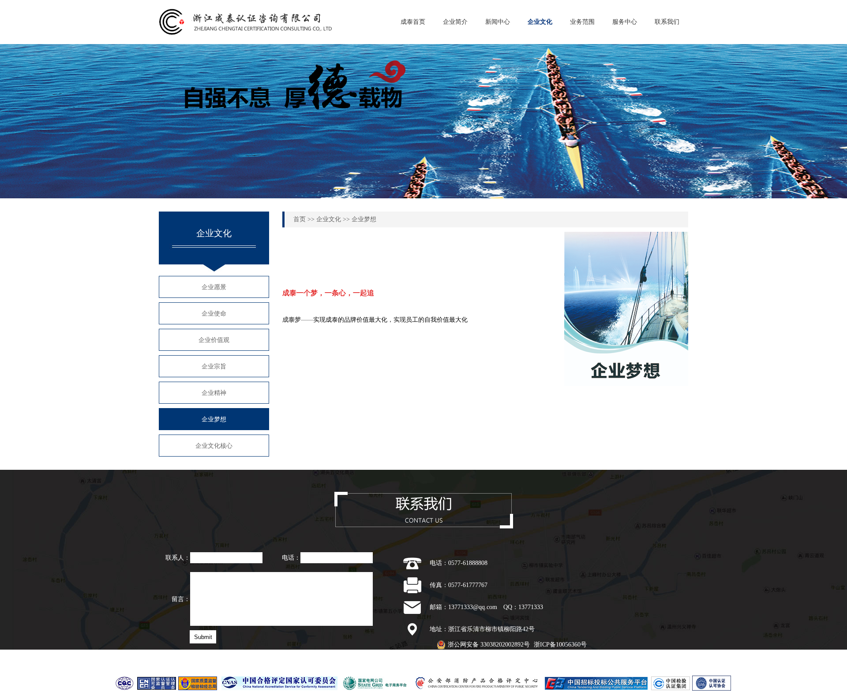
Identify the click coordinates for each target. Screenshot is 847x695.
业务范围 (582, 22)
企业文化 (540, 22)
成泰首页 (413, 22)
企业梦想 (214, 419)
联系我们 (667, 22)
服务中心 (624, 22)
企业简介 (455, 22)
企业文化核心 (213, 445)
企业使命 (214, 313)
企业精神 (214, 393)
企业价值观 (214, 340)
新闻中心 (497, 22)
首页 (299, 219)
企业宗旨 (214, 366)
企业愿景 (214, 287)
